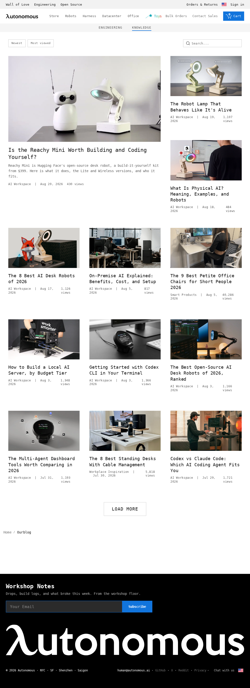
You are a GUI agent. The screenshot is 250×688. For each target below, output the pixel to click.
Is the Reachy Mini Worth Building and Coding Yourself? (77, 153)
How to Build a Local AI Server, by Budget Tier (39, 370)
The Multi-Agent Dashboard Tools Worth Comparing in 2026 (41, 464)
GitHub (160, 670)
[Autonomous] (22, 16)
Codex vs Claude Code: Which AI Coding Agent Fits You (205, 464)
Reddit (183, 670)
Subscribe (137, 607)
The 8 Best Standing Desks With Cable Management (122, 461)
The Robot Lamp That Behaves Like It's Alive (201, 106)
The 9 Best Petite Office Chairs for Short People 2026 (202, 281)
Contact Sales (205, 16)
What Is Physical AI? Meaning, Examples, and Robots (199, 194)
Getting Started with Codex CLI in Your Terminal (124, 370)
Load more (125, 508)
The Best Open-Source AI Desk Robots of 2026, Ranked (201, 373)
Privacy (200, 670)
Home (7, 532)
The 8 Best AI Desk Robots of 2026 (41, 278)
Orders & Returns (202, 4)
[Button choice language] (224, 4)
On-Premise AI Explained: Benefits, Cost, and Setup (122, 278)
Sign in (237, 4)
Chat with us (224, 670)
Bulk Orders (176, 16)
